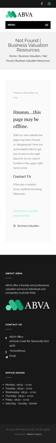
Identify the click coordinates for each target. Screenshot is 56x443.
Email (12, 355)
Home (12, 56)
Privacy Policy (34, 434)
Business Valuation (29, 56)
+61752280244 (17, 350)
